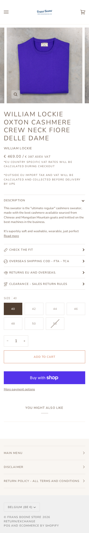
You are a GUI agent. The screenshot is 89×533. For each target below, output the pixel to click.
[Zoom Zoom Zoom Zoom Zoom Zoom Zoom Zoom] (44, 65)
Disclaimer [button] (13, 467)
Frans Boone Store (24, 517)
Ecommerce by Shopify (39, 526)
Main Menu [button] (13, 453)
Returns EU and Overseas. (32, 272)
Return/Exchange (19, 521)
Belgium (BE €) (20, 507)
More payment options (19, 389)
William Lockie (18, 148)
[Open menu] (11, 12)
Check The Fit (21, 250)
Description (14, 200)
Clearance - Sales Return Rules (38, 284)
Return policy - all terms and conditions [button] (41, 481)
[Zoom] (15, 94)
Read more (11, 236)
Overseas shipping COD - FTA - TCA (39, 261)
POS (7, 526)
